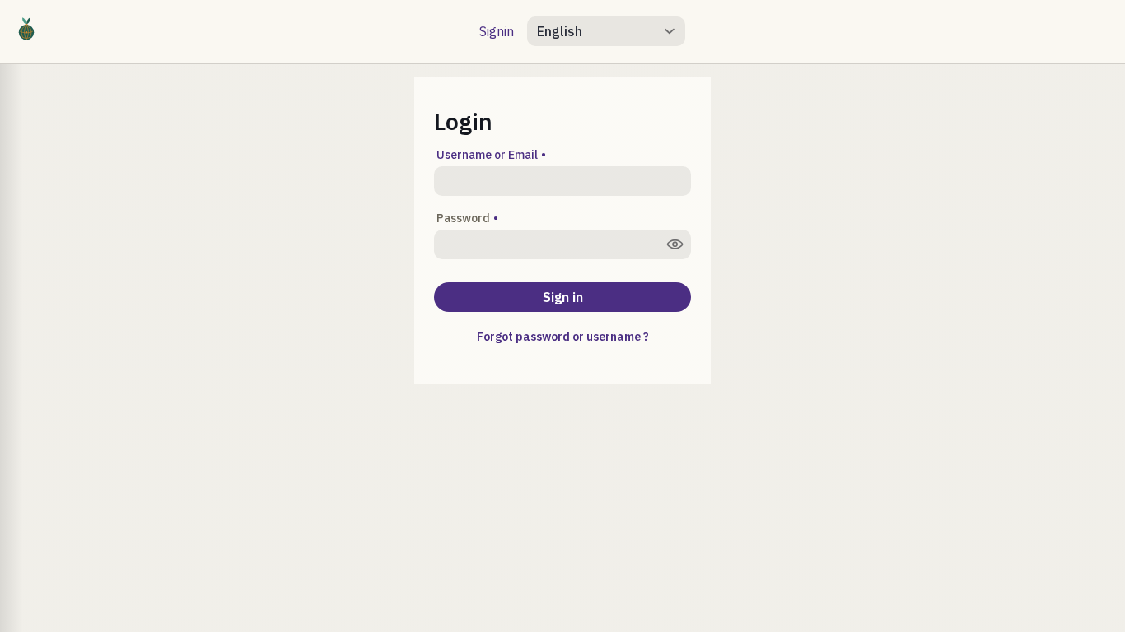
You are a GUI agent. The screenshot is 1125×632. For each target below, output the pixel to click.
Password (463, 218)
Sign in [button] (563, 297)
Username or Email (487, 154)
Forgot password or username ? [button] (563, 336)
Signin (496, 31)
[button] (597, 31)
